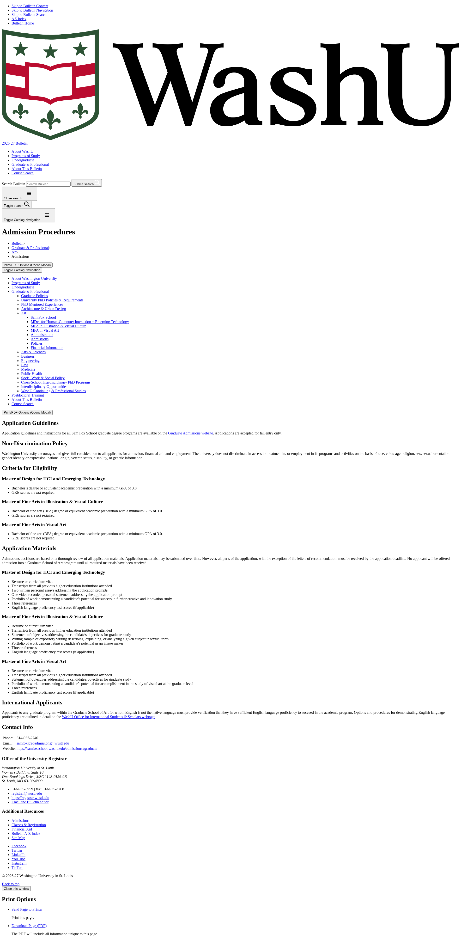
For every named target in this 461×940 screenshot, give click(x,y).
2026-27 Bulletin (15, 143)
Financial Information (47, 348)
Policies (36, 343)
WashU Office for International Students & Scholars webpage (108, 717)
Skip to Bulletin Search (29, 14)
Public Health (31, 374)
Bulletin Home (23, 23)
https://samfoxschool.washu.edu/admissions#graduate (57, 748)
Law (24, 365)
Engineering (30, 361)
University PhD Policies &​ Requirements (52, 300)
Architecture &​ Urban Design (43, 309)
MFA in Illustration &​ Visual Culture (58, 326)
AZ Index (19, 19)
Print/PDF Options (27, 265)
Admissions (40, 339)
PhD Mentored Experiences (42, 304)
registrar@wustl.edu (27, 793)
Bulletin (18, 243)
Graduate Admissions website (190, 433)
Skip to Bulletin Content (30, 6)
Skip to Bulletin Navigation (32, 10)
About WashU (22, 151)
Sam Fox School (43, 317)
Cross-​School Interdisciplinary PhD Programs (55, 382)
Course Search (23, 173)
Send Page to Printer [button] (27, 909)
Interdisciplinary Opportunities (44, 387)
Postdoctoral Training (28, 395)
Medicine (28, 369)
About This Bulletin (27, 169)
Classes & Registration (29, 825)
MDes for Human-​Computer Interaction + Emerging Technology (80, 322)
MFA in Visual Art (45, 330)
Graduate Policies (34, 296)
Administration (42, 335)
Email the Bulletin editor (30, 802)
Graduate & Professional (30, 164)
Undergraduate (23, 160)
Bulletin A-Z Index (26, 833)
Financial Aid (22, 829)
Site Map (18, 838)
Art (14, 252)
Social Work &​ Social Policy (43, 378)
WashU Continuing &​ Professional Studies (53, 391)
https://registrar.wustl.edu (30, 798)
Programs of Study (26, 156)
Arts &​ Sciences (33, 352)
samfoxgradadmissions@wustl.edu (43, 743)
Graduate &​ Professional (30, 291)
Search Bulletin (13, 184)
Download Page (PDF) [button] (29, 926)
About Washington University (34, 278)
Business (28, 356)
